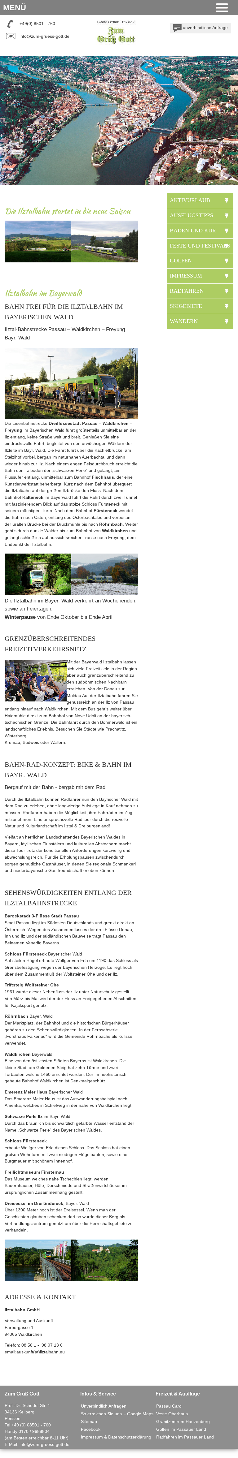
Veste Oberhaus (172, 1413)
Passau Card (169, 1406)
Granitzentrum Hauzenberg (183, 1421)
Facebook (90, 1429)
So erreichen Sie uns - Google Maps (117, 1413)
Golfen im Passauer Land (181, 1429)
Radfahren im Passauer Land (185, 1436)
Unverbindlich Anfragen (103, 1406)
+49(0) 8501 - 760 (37, 23)
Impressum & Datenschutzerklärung (116, 1436)
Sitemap (89, 1421)
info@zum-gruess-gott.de (44, 36)
